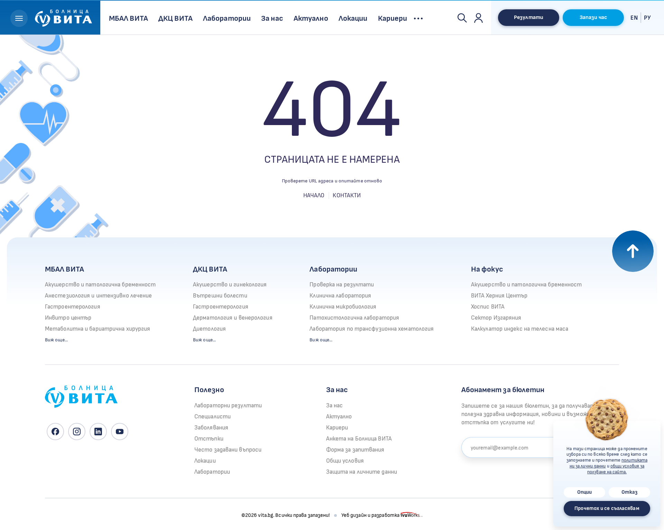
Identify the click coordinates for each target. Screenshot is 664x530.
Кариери (337, 427)
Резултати (528, 17)
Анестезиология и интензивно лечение (98, 295)
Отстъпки (208, 438)
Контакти (347, 195)
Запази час (593, 17)
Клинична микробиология (343, 306)
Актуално (339, 416)
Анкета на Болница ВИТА (359, 438)
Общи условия (345, 460)
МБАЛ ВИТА (64, 269)
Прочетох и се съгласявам (606, 508)
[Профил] (478, 18)
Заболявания (211, 427)
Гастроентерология (72, 306)
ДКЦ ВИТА (210, 269)
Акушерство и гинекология (230, 284)
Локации (205, 460)
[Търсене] (462, 18)
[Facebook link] (55, 431)
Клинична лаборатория (340, 295)
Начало (314, 195)
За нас (334, 405)
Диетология (209, 328)
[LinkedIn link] (98, 431)
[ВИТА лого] (63, 17)
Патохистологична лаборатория (354, 317)
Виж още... (56, 340)
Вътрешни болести (220, 295)
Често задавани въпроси (227, 449)
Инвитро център (68, 317)
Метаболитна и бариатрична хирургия (97, 328)
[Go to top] (633, 251)
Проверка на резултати (342, 284)
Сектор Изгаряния (496, 317)
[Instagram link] (76, 431)
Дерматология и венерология (233, 317)
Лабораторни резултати (228, 405)
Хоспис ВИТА (488, 306)
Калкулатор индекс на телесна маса (519, 328)
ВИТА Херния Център (499, 295)
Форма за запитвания (355, 449)
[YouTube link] (119, 431)
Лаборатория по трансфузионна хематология (372, 328)
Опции (584, 492)
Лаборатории (333, 269)
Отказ (629, 492)
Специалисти (212, 416)
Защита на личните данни (361, 472)
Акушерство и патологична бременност (100, 284)
